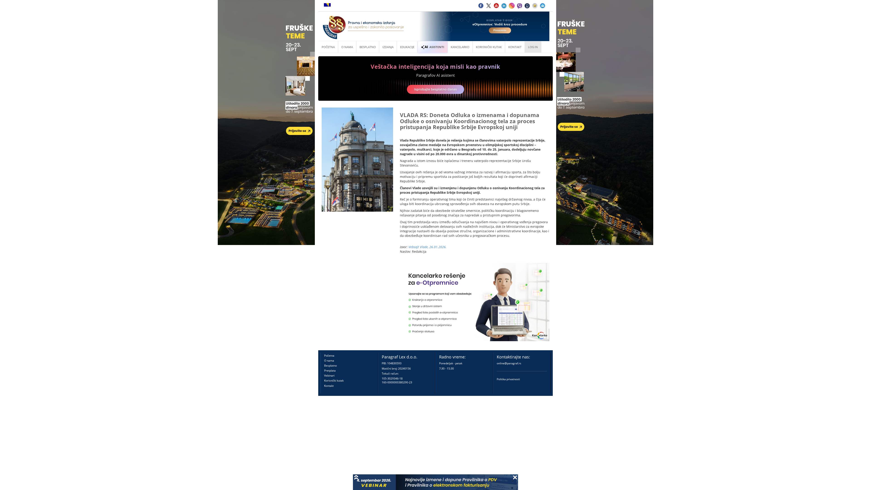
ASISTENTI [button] (436, 47)
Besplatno (368, 47)
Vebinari (329, 375)
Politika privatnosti (508, 379)
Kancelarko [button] (460, 47)
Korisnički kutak (334, 380)
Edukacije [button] (407, 47)
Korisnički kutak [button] (489, 47)
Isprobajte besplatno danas (435, 89)
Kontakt (329, 386)
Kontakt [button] (514, 47)
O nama (347, 47)
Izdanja (388, 47)
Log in (533, 47)
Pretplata (330, 370)
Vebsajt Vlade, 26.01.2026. (428, 247)
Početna (328, 47)
